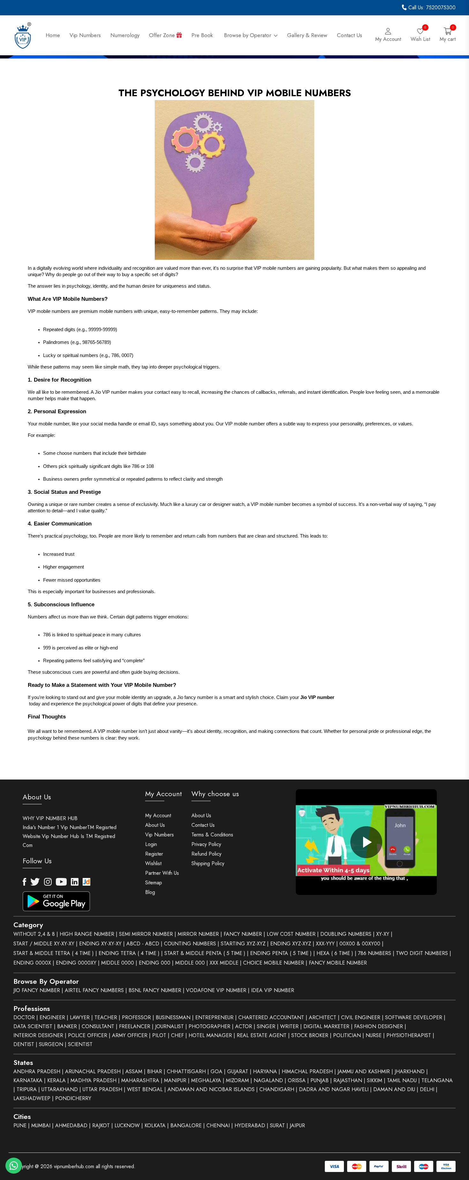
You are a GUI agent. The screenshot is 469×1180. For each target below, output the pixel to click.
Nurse (374, 1035)
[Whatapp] (13, 1166)
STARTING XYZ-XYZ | (245, 943)
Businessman (173, 1017)
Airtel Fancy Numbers (94, 990)
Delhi (427, 1089)
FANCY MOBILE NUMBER (338, 963)
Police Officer (87, 1035)
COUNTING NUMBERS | (191, 943)
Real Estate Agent (262, 1035)
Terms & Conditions (212, 834)
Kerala (56, 1080)
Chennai (218, 1125)
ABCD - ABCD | (144, 943)
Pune (19, 1125)
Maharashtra (140, 1080)
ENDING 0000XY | (78, 963)
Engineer (52, 1017)
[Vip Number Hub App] (74, 898)
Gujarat (237, 1071)
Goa (216, 1071)
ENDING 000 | (156, 963)
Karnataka (27, 1080)
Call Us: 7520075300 (431, 7)
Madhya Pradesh (93, 1080)
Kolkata (155, 1125)
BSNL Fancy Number (155, 990)
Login (151, 844)
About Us (155, 825)
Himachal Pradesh (307, 1071)
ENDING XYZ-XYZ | (292, 943)
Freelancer (134, 1026)
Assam (133, 1071)
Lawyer (80, 1017)
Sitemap (153, 882)
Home (53, 35)
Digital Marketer (326, 1026)
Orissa (297, 1080)
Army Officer (129, 1035)
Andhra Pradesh (36, 1071)
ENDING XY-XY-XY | (102, 943)
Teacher (105, 1017)
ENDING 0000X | (33, 963)
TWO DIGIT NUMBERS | (423, 953)
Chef (177, 1035)
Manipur (175, 1080)
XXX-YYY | (327, 943)
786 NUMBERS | (376, 953)
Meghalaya (206, 1080)
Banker (67, 1026)
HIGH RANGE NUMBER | (88, 934)
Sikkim (374, 1080)
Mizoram (237, 1080)
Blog (150, 892)
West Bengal (145, 1089)
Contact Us (349, 35)
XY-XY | (384, 934)
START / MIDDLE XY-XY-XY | (45, 943)
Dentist (23, 1044)
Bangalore (186, 1125)
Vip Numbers (85, 35)
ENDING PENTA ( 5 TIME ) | (282, 953)
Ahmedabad (71, 1125)
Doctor (24, 1017)
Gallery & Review (307, 35)
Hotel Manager (210, 1035)
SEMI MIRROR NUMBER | (147, 934)
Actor (243, 1026)
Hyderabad (249, 1125)
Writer (289, 1026)
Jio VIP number (317, 697)
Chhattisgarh (186, 1071)
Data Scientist (32, 1026)
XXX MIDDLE (224, 963)
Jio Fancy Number (36, 990)
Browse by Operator (248, 35)
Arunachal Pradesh (93, 1071)
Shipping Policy (207, 863)
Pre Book (202, 35)
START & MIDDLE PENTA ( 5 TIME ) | (206, 953)
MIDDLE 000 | (191, 963)
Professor (136, 1017)
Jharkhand (410, 1071)
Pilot (159, 1035)
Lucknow (127, 1125)
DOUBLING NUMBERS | (347, 934)
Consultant (98, 1026)
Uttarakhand (59, 1089)
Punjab (319, 1080)
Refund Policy (206, 854)
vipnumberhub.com (74, 1166)
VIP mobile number (245, 423)
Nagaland (268, 1080)
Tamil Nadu (402, 1080)
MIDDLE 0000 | (119, 963)
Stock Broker (309, 1035)
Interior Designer (38, 1035)
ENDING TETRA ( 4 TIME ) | (131, 953)
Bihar (154, 1071)
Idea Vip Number (272, 990)
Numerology (124, 35)
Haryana (265, 1071)
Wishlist (153, 863)
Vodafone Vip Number (216, 990)
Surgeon (51, 1044)
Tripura (27, 1089)
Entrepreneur (214, 1017)
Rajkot (101, 1125)
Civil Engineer (360, 1017)
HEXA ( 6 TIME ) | (336, 953)
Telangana (437, 1080)
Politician (347, 1035)
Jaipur (297, 1125)
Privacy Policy (206, 844)
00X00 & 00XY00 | (361, 943)
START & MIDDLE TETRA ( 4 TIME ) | (55, 953)
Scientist (80, 1044)
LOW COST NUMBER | (293, 934)
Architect (322, 1017)
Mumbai (40, 1125)
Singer (266, 1026)
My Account (158, 815)
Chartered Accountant (271, 1017)
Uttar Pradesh (102, 1089)
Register (154, 854)
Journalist (169, 1026)
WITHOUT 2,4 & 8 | (35, 934)
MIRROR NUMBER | (200, 934)
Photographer (209, 1026)
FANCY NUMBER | (244, 934)
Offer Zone (162, 35)
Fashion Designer (378, 1026)
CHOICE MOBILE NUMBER (273, 963)
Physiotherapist (408, 1035)
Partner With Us (162, 873)
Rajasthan (347, 1080)
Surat (277, 1125)
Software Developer (413, 1017)
